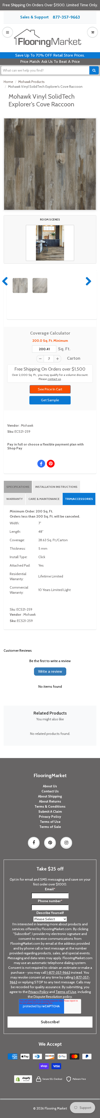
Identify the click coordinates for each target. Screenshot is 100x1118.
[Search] (94, 70)
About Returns (50, 801)
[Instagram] (66, 843)
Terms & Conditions (50, 806)
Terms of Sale (50, 827)
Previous (5, 281)
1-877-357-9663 (58, 972)
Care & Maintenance (43, 499)
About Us (50, 786)
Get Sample (50, 400)
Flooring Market (56, 1108)
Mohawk (27, 425)
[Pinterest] (50, 843)
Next (87, 281)
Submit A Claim (50, 811)
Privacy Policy (50, 816)
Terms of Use (50, 821)
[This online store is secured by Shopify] (23, 1079)
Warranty (14, 499)
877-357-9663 (66, 17)
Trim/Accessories (79, 499)
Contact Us (50, 791)
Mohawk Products (31, 82)
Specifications (17, 487)
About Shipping (50, 796)
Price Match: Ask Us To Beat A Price (50, 61)
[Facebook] (34, 843)
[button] (50, 243)
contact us (54, 379)
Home (8, 82)
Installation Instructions (56, 487)
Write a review (50, 671)
